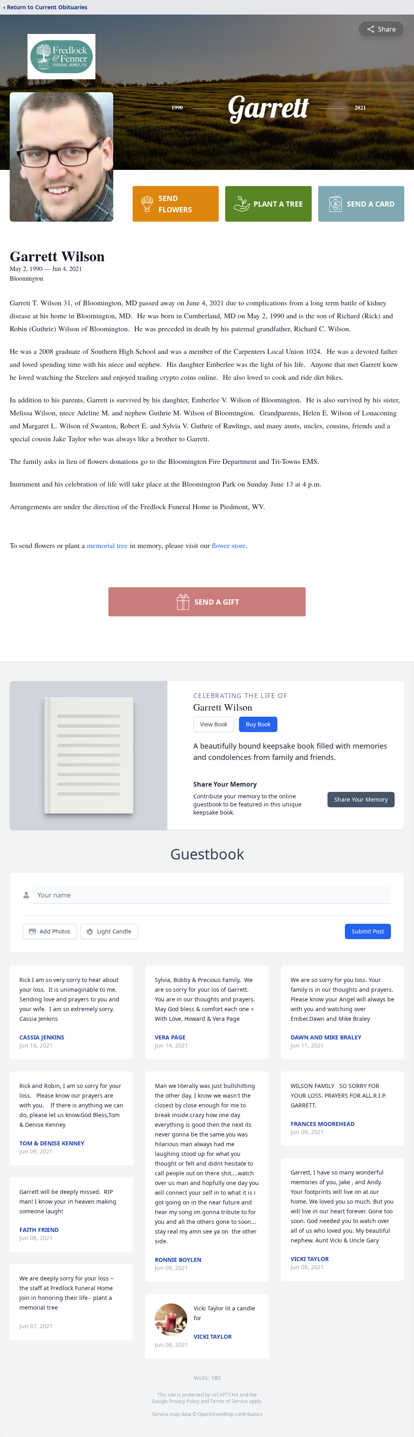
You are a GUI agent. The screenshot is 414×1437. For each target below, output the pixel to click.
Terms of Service (229, 1401)
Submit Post (368, 931)
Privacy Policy (184, 1401)
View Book (213, 724)
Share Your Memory (361, 799)
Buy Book (258, 724)
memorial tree (107, 545)
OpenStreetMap (216, 1414)
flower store (229, 545)
